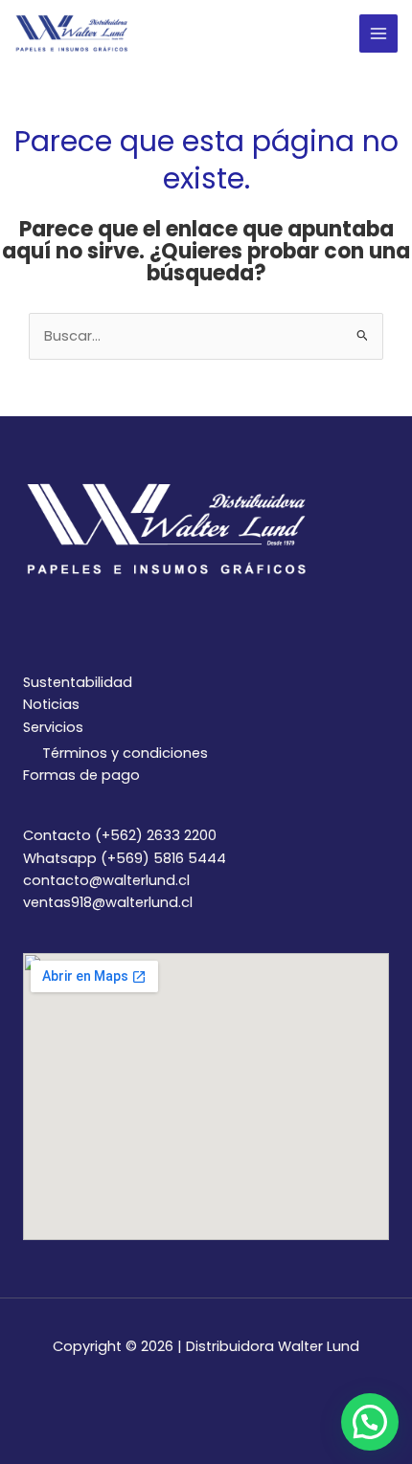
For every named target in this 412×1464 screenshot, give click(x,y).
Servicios (53, 727)
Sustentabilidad (77, 682)
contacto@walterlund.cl (106, 880)
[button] (370, 1422)
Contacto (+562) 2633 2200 (120, 835)
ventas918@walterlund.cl (108, 902)
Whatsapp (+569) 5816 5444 (124, 858)
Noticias (51, 704)
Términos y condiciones (125, 753)
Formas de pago (81, 775)
